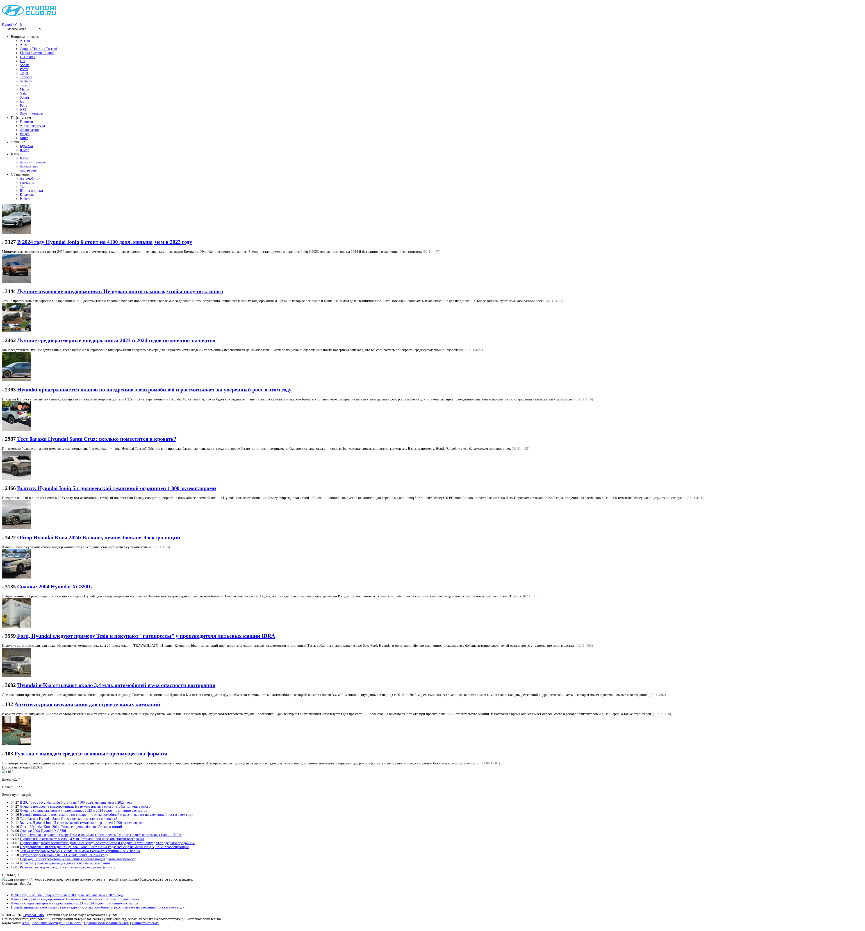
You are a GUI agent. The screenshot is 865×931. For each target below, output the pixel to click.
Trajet (24, 73)
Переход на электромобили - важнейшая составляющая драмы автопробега (77, 859)
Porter (24, 69)
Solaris (25, 97)
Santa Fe (26, 81)
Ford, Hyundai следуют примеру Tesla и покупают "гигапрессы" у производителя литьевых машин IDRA (146, 636)
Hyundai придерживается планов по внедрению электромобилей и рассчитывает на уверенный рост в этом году (154, 390)
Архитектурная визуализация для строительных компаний (87, 704)
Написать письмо (145, 923)
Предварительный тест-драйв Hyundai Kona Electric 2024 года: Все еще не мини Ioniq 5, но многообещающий (104, 847)
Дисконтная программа (29, 168)
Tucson (25, 85)
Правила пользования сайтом (106, 923)
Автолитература (32, 126)
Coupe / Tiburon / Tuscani (38, 49)
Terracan (26, 77)
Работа (25, 199)
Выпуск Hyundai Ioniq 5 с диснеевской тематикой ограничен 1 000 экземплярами (116, 488)
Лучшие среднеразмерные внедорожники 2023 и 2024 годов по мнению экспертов (116, 340)
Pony (23, 105)
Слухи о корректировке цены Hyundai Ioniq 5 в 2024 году (64, 855)
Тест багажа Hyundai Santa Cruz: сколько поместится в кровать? (96, 439)
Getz (23, 93)
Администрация (32, 162)
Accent (25, 41)
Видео (25, 134)
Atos (23, 45)
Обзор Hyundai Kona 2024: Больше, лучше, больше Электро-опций (98, 537)
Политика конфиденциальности (57, 923)
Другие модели (31, 113)
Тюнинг (26, 186)
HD (22, 61)
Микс (24, 138)
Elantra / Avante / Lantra (37, 53)
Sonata (25, 65)
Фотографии (29, 130)
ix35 (23, 109)
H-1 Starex (27, 57)
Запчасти (27, 182)
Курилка (26, 146)
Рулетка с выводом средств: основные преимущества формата (90, 754)
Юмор (24, 150)
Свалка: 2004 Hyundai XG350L (54, 587)
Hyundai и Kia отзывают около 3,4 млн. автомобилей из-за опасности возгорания (116, 685)
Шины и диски (31, 190)
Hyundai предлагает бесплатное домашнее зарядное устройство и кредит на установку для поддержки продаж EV (107, 843)
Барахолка (27, 195)
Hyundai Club (12, 25)
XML (26, 923)
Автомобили (29, 178)
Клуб (24, 158)
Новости (26, 122)
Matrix (24, 89)
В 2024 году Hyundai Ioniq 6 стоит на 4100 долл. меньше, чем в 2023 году (104, 242)
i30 (22, 101)
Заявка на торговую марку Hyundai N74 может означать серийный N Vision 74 (80, 851)
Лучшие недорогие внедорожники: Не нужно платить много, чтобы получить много (120, 291)
